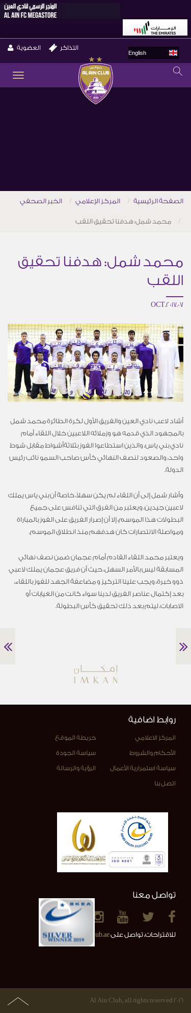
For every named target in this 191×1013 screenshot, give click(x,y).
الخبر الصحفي (41, 201)
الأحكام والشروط (152, 752)
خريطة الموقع (75, 737)
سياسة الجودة (76, 752)
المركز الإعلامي (97, 201)
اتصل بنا (165, 783)
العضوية (29, 47)
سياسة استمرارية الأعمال (143, 768)
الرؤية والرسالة (76, 768)
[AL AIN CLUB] (95, 81)
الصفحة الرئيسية (158, 201)
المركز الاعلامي (155, 737)
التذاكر (69, 47)
